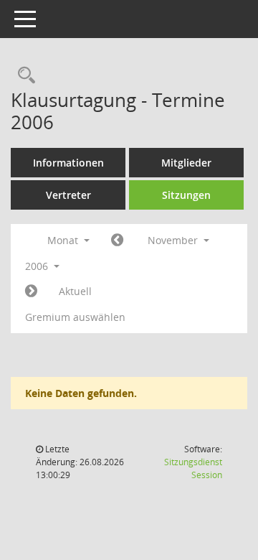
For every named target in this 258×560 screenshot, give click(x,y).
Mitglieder (186, 162)
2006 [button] (38, 266)
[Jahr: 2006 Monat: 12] (31, 291)
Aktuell (75, 291)
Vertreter (68, 195)
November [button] (174, 240)
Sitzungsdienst (193, 468)
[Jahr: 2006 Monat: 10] (117, 240)
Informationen (68, 162)
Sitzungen (186, 195)
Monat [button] (64, 240)
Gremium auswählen (75, 317)
